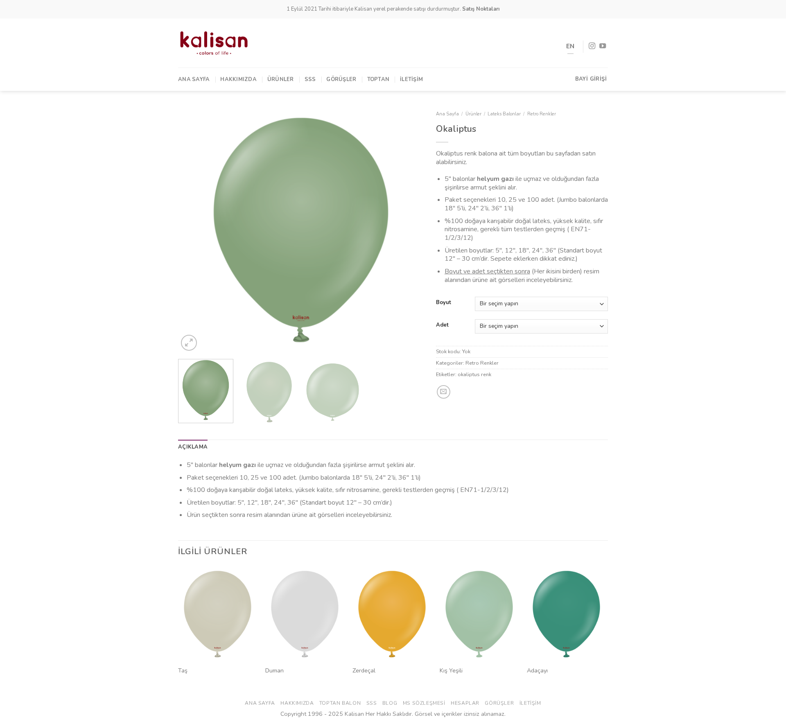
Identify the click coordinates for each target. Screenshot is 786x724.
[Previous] (193, 230)
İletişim (411, 79)
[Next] (408, 230)
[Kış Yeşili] (479, 614)
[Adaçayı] (566, 614)
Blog (389, 703)
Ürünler (280, 79)
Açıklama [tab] (193, 447)
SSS (310, 79)
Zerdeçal (363, 670)
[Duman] (304, 614)
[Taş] (217, 614)
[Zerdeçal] (391, 614)
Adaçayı (537, 670)
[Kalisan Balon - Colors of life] (214, 43)
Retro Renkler (541, 114)
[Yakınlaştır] (189, 343)
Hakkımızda (238, 79)
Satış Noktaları (480, 9)
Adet (442, 325)
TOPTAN (378, 79)
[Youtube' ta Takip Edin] (602, 46)
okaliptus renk (474, 374)
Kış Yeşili (451, 670)
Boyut (443, 303)
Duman (274, 670)
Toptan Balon (340, 703)
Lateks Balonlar (504, 114)
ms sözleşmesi (424, 703)
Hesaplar (465, 703)
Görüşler (341, 79)
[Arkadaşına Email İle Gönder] (443, 392)
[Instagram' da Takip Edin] (592, 46)
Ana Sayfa (194, 79)
